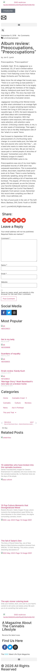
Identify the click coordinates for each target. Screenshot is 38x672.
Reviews (28, 403)
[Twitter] (9, 312)
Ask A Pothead (18, 408)
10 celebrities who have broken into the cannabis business (17, 466)
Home (5, 398)
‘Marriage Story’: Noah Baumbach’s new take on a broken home (17, 382)
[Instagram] (14, 312)
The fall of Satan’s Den (11, 541)
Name (4, 265)
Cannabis (7, 403)
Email (4, 273)
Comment (5, 238)
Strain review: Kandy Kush (13, 371)
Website (4, 282)
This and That (8, 412)
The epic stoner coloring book (14, 601)
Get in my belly (7, 339)
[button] (19, 24)
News (5, 408)
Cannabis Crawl (18, 398)
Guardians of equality (10, 354)
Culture (18, 403)
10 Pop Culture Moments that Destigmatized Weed (14, 506)
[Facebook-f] (3, 312)
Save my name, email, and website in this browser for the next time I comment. (17, 293)
